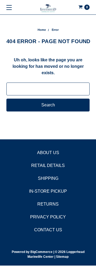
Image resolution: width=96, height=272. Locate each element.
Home (42, 29)
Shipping (48, 178)
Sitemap (62, 257)
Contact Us (48, 230)
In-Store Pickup (48, 191)
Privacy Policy (48, 217)
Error (55, 29)
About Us (48, 152)
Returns (48, 204)
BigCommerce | (42, 252)
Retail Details (48, 165)
